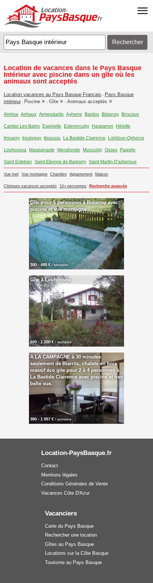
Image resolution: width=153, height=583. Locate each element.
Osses (111, 150)
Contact (49, 465)
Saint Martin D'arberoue (113, 161)
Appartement (80, 174)
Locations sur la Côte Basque (76, 553)
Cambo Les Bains (22, 126)
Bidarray (110, 114)
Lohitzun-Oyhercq (126, 138)
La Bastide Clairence (84, 138)
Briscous (130, 114)
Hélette (123, 126)
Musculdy (92, 150)
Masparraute (42, 150)
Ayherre (74, 114)
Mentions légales (59, 475)
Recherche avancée (108, 186)
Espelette (51, 126)
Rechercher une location (71, 535)
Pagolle (128, 150)
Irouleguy (31, 138)
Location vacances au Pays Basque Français (52, 94)
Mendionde (68, 150)
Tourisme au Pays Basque (73, 562)
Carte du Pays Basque (69, 526)
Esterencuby (76, 126)
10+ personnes (73, 186)
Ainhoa (11, 114)
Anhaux (28, 114)
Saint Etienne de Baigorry (60, 161)
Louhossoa (15, 150)
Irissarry (12, 138)
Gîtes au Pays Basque (69, 544)
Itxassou (52, 138)
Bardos (92, 114)
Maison (101, 174)
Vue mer (11, 174)
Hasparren (102, 126)
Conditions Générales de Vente (74, 484)
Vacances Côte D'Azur (65, 493)
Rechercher (127, 42)
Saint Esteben (18, 161)
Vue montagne (35, 174)
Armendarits (51, 114)
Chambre (58, 174)
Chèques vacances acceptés (30, 186)
